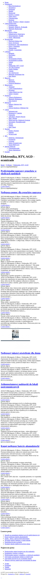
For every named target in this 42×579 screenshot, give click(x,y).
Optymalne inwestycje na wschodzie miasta (18, 558)
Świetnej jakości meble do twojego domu (17, 544)
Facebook (8, 565)
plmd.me (21, 574)
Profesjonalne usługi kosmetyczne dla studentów (20, 551)
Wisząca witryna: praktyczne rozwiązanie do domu (20, 560)
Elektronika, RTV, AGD (20, 165)
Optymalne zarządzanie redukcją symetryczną (19, 557)
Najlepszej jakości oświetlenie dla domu (20, 353)
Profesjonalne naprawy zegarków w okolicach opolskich (19, 172)
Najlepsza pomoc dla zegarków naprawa (21, 192)
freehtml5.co (11, 574)
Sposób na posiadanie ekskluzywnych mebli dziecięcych (22, 535)
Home (3, 165)
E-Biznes (9, 165)
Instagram (8, 569)
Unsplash (28, 574)
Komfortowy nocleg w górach (14, 553)
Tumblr (7, 567)
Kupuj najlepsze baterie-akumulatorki (20, 446)
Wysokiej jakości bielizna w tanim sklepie (17, 540)
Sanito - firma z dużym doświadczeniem (17, 538)
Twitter (7, 563)
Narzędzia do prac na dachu (13, 542)
